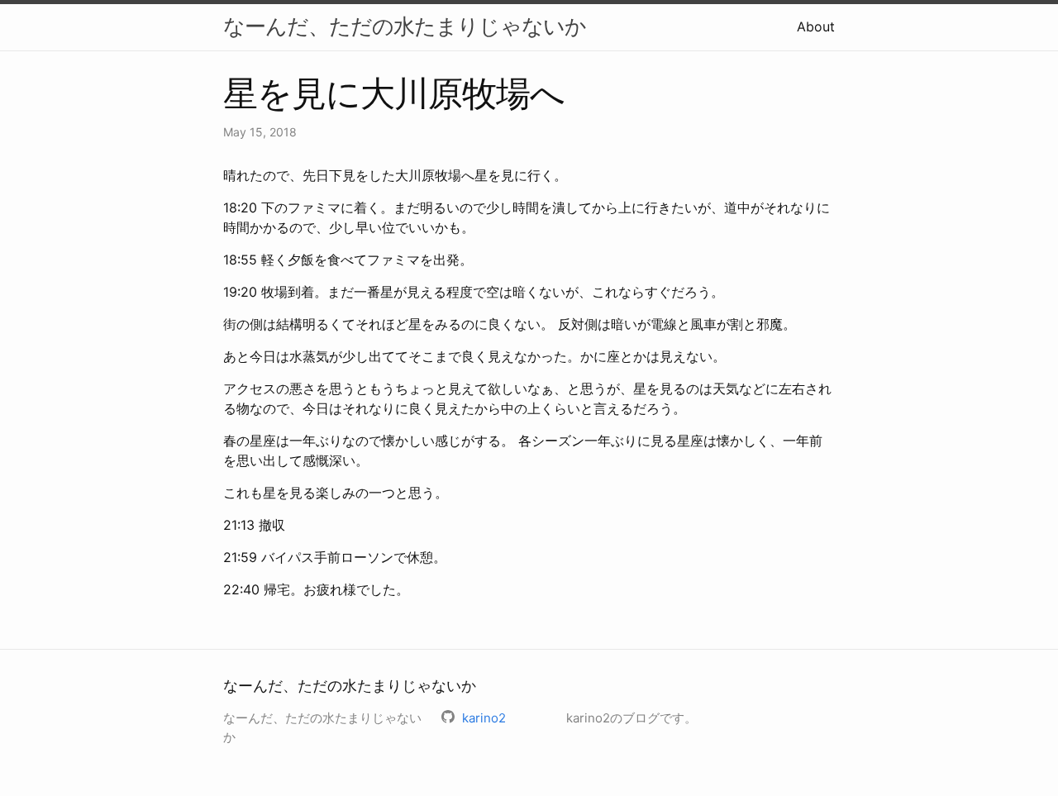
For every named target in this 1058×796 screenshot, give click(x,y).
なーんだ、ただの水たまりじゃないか (404, 26)
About (816, 26)
